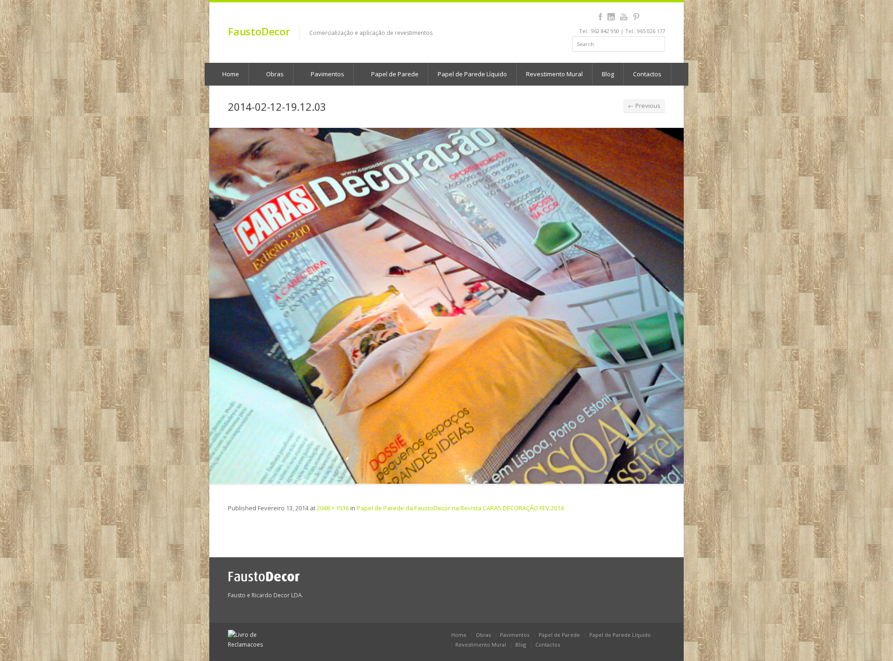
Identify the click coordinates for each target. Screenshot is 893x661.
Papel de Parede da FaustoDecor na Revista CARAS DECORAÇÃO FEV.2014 (460, 508)
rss (648, 16)
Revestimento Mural (554, 74)
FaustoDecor (259, 31)
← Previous (644, 105)
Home (230, 74)
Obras (274, 74)
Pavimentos (326, 74)
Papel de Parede (394, 74)
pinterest (636, 16)
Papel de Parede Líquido (472, 74)
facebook (600, 16)
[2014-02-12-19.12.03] (446, 306)
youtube (623, 16)
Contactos (647, 74)
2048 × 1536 (333, 508)
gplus (659, 16)
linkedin (611, 16)
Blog (608, 74)
